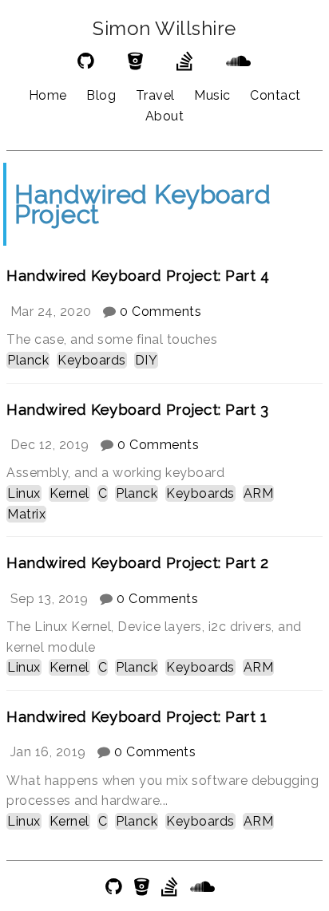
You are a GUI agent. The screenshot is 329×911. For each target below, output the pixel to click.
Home (48, 95)
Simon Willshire (164, 29)
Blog (101, 95)
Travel (155, 95)
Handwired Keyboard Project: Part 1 (136, 716)
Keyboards (91, 360)
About (164, 116)
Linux (24, 493)
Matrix (26, 514)
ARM (259, 493)
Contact (275, 95)
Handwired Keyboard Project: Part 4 (137, 275)
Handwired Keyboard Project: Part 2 (137, 562)
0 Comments (160, 311)
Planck (28, 360)
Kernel (69, 493)
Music (212, 95)
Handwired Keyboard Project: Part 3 (137, 409)
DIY (146, 360)
